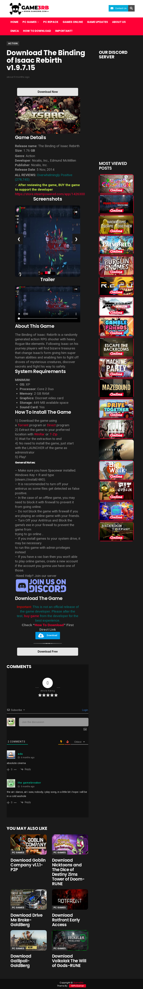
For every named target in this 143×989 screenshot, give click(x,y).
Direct (51, 425)
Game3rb (78, 982)
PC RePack (50, 22)
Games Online (73, 22)
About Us (119, 22)
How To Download (49, 625)
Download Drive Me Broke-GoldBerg (26, 920)
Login (85, 710)
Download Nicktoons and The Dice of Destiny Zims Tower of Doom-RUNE (68, 872)
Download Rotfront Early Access (66, 920)
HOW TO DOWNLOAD (37, 31)
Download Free (48, 651)
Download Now (48, 91)
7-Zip (53, 434)
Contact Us (120, 8)
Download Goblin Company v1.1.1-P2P (28, 864)
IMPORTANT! (63, 31)
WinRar (40, 434)
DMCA (14, 31)
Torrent (23, 425)
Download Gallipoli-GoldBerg (20, 960)
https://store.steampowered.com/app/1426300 (50, 194)
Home (14, 22)
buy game (31, 616)
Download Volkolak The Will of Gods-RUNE (69, 960)
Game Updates (97, 22)
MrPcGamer (77, 985)
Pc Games (18, 852)
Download (52, 635)
